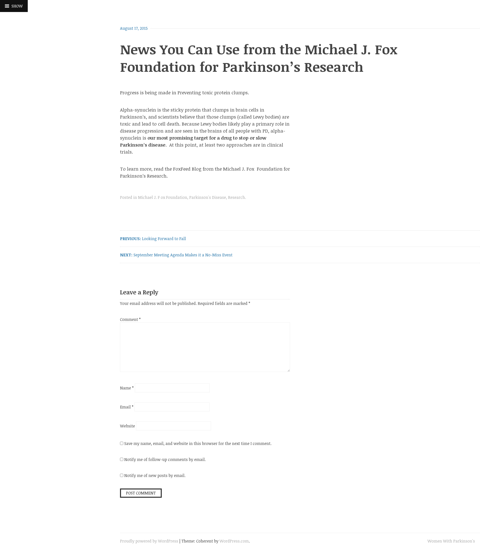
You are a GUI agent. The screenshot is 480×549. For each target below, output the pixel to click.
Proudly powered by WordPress (149, 541)
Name (127, 388)
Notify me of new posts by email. (155, 475)
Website (127, 426)
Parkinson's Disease (207, 197)
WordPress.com (234, 541)
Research (236, 197)
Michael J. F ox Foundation (162, 197)
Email (127, 407)
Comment (130, 319)
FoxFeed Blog (187, 169)
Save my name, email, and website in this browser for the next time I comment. (198, 443)
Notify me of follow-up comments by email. (165, 459)
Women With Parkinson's (451, 541)
